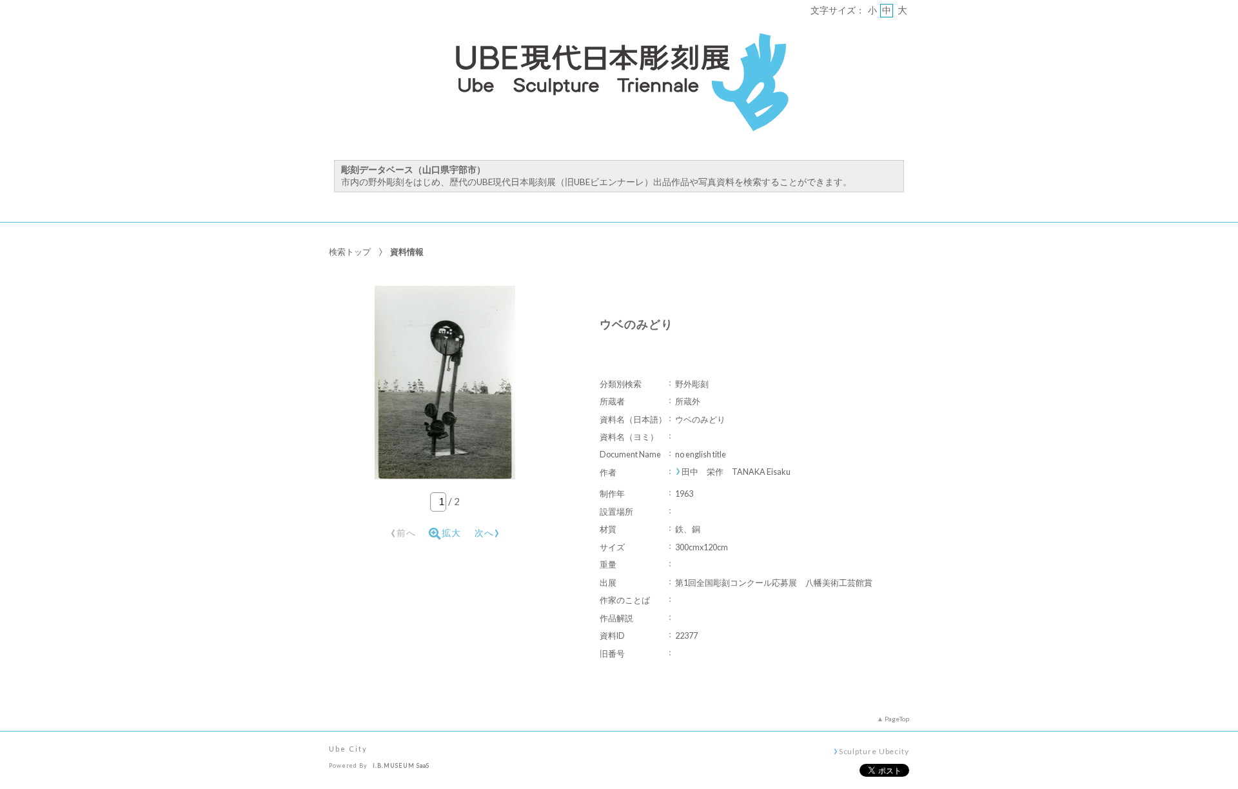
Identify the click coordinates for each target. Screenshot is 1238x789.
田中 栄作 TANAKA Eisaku (736, 472)
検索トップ (350, 251)
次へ (487, 530)
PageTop (897, 719)
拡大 (451, 533)
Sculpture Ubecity (874, 750)
